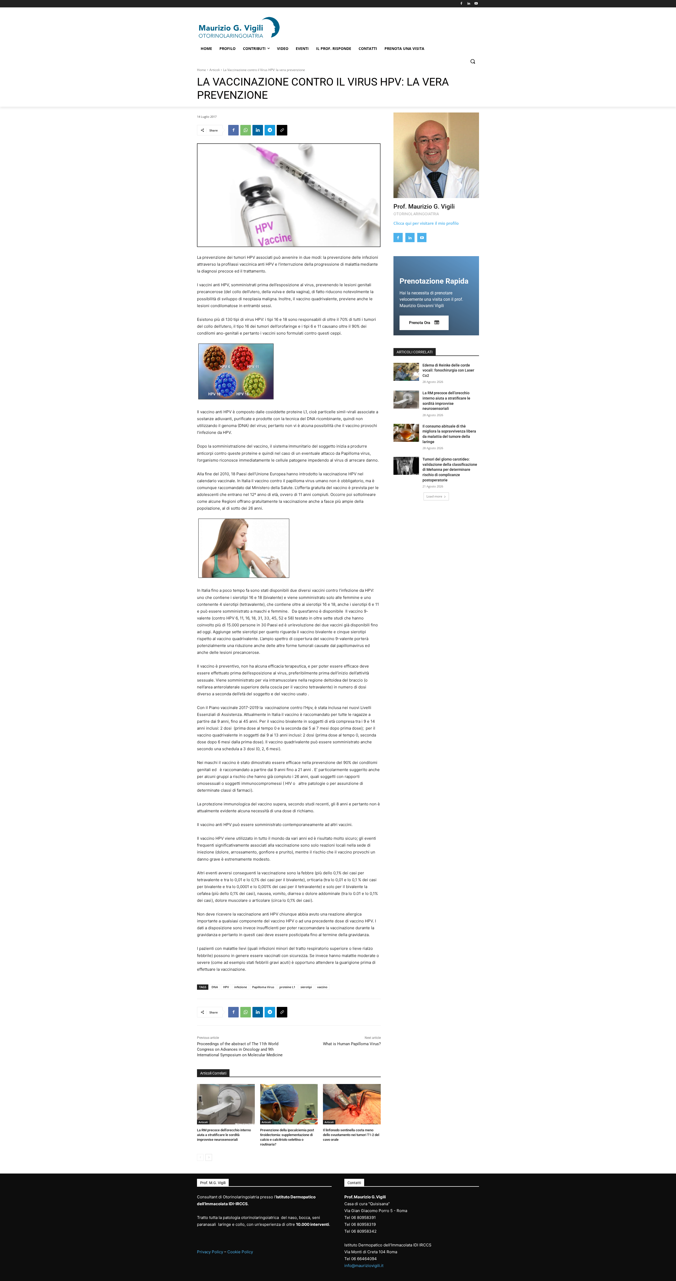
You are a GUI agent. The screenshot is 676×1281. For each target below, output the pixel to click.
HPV (226, 987)
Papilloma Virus (263, 987)
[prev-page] (200, 1157)
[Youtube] (476, 4)
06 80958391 (363, 1217)
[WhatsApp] (245, 130)
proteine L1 (287, 987)
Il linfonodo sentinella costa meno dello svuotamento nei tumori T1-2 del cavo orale (351, 1135)
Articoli (214, 70)
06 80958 (360, 1224)
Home (201, 70)
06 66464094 (364, 1258)
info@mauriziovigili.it (363, 1265)
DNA (215, 987)
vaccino (322, 987)
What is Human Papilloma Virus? (352, 1043)
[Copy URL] (282, 130)
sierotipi (306, 987)
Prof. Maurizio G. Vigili (424, 206)
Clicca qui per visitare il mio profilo (426, 223)
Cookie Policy (240, 1251)
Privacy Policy (210, 1251)
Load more (434, 496)
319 (372, 1224)
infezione (240, 987)
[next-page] (208, 1157)
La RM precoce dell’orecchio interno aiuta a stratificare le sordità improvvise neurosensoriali (224, 1135)
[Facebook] (461, 4)
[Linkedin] (469, 4)
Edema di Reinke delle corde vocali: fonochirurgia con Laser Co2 (448, 370)
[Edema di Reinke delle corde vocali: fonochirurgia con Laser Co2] (406, 372)
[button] (472, 61)
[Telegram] (270, 130)
